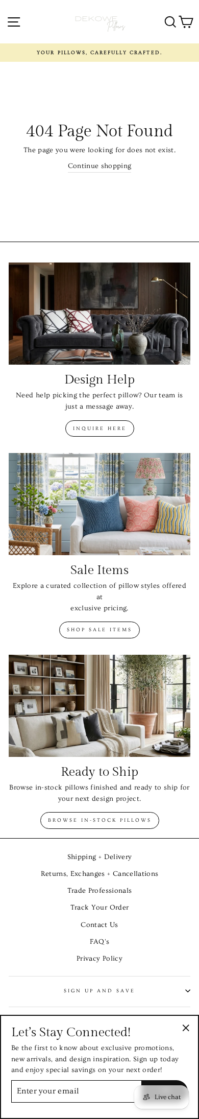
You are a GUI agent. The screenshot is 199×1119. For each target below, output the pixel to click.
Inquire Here (100, 428)
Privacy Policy (99, 959)
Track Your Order (99, 907)
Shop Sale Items (99, 630)
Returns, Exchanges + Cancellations (100, 874)
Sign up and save (100, 991)
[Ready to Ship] (99, 706)
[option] (99, 53)
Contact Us (99, 925)
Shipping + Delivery (99, 857)
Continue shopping (100, 166)
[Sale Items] (99, 504)
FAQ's (100, 942)
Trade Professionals (99, 891)
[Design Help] (99, 314)
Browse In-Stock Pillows (100, 820)
